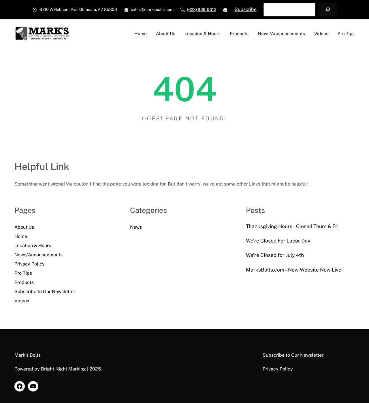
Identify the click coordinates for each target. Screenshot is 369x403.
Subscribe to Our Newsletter (44, 291)
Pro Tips (23, 273)
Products (24, 282)
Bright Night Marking (63, 369)
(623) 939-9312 (201, 9)
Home (20, 236)
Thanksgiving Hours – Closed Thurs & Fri (292, 226)
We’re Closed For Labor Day (278, 241)
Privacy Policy (29, 264)
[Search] (327, 9)
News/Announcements (38, 254)
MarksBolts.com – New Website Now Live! (294, 270)
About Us (24, 227)
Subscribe (246, 9)
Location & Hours (32, 245)
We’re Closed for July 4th (275, 255)
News (136, 227)
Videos (21, 300)
